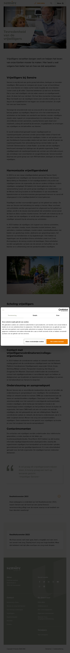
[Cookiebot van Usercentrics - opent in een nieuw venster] (60, 310)
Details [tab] (35, 315)
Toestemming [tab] (12, 315)
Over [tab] (57, 315)
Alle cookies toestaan (57, 341)
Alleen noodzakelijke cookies (34, 341)
